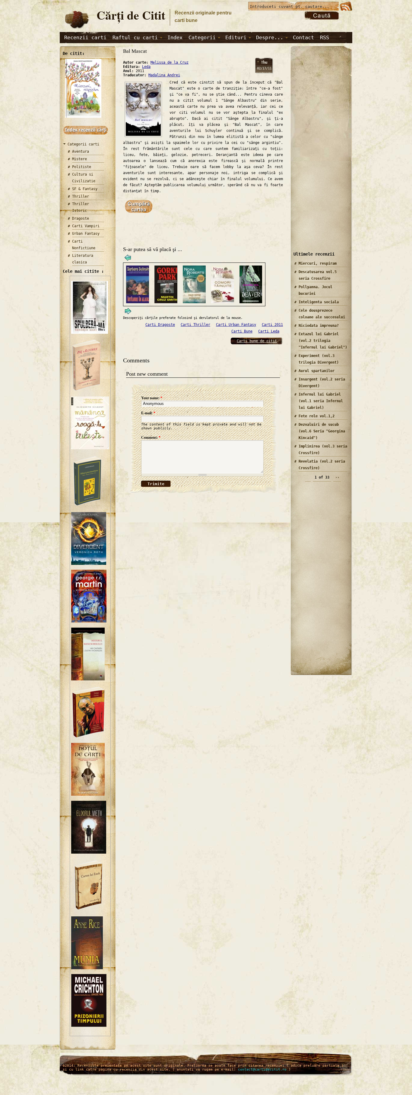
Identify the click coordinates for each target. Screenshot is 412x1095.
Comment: (150, 437)
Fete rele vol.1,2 (316, 416)
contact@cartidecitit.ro (262, 1069)
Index (174, 37)
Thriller (80, 196)
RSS (324, 37)
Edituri (235, 37)
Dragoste (80, 218)
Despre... (269, 37)
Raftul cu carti (135, 37)
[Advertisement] (319, 153)
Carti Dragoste (160, 325)
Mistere (79, 159)
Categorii (202, 37)
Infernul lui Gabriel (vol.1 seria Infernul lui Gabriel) (321, 401)
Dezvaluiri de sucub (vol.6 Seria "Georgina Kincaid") (322, 431)
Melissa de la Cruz (170, 62)
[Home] (76, 29)
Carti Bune (241, 331)
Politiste (81, 167)
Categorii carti (83, 144)
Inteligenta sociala (319, 302)
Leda (146, 67)
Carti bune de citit (257, 341)
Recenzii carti (85, 37)
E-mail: (148, 413)
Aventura (80, 151)
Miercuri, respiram (318, 263)
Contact (303, 37)
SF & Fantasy (84, 189)
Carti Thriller (195, 325)
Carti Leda (268, 331)
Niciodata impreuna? (319, 325)
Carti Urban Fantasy (236, 325)
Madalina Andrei (164, 75)
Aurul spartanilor (316, 371)
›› (337, 477)
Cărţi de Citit (131, 15)
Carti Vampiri (86, 226)
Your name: (151, 398)
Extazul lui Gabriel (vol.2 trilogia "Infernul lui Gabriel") (323, 340)
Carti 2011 (272, 325)
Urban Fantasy (86, 233)
